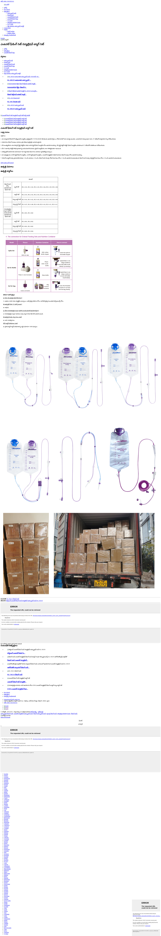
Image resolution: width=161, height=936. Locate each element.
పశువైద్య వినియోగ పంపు (13, 22)
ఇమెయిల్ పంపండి (5, 717)
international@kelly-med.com (12, 699)
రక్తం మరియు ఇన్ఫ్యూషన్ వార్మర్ (15, 26)
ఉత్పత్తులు (7, 11)
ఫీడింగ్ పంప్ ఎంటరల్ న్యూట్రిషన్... (17, 660)
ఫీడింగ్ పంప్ (74, 713)
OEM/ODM (7, 28)
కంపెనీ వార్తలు (11, 31)
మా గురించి (7, 9)
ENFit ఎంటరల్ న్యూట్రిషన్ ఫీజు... (17, 689)
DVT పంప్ (10, 24)
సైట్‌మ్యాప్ (40, 712)
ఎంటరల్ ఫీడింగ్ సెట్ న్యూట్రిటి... (16, 682)
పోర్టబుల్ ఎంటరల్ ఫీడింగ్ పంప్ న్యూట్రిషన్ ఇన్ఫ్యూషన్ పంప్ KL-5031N (24, 600)
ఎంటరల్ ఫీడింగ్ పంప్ (12, 17)
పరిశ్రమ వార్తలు (11, 33)
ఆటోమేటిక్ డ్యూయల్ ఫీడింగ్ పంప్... (18, 667)
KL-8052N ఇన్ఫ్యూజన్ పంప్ (16, 109)
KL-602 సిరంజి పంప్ (13, 102)
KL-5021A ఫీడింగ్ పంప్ (13, 599)
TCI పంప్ (9, 20)
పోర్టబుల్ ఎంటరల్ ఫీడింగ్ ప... (16, 653)
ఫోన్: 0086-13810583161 (7, 1)
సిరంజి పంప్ (10, 15)
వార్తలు (6, 29)
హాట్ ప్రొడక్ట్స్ (33, 712)
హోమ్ (5, 7)
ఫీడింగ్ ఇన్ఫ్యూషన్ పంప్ (39, 713)
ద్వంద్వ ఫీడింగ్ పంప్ (51, 713)
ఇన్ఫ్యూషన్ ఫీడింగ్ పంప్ (7, 713)
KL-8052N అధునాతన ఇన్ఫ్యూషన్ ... (19, 80)
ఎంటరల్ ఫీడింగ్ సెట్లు (12, 19)
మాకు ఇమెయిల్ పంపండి (7, 162)
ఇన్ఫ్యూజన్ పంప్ (11, 13)
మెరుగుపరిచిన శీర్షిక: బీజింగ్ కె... (17, 87)
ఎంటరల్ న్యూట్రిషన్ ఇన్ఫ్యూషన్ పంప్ (23, 713)
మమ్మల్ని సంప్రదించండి (10, 35)
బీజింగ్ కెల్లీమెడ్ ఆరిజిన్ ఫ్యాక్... (16, 94)
